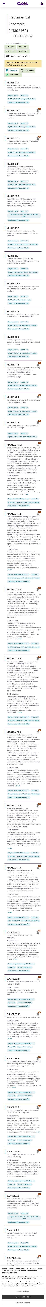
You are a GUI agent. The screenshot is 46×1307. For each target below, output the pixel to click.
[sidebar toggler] (3, 3)
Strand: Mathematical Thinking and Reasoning (23, 502)
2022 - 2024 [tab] (10, 51)
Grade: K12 (34, 499)
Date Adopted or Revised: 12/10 (18, 102)
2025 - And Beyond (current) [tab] (17, 56)
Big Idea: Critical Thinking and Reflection (21, 99)
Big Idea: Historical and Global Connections (22, 244)
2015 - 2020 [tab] (10, 47)
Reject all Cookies (23, 1303)
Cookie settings (23, 1291)
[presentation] (10, 47)
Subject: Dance (13, 1213)
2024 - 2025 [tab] (23, 51)
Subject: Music (13, 95)
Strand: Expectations (25, 967)
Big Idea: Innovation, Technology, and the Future (24, 215)
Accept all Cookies (23, 1297)
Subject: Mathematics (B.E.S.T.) (18, 499)
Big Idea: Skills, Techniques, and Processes (22, 325)
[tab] (11, 71)
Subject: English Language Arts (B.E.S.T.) (21, 964)
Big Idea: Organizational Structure (19, 300)
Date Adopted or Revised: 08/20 (18, 506)
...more (25, 494)
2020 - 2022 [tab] (23, 47)
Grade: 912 (24, 95)
